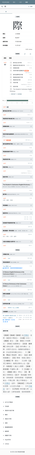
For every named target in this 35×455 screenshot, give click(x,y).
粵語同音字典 (16, 80)
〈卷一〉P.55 (29, 217)
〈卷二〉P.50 (29, 219)
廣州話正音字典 (17, 62)
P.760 (30, 289)
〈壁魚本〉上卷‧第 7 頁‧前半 (25, 315)
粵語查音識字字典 (18, 77)
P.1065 (30, 279)
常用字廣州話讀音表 (18, 70)
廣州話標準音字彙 (18, 74)
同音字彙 (15, 82)
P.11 (31, 245)
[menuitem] (17, 402)
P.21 (31, 307)
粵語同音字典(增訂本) (19, 65)
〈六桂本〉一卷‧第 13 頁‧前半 (25, 317)
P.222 (29, 72)
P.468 (30, 258)
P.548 (30, 299)
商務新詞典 (16, 68)
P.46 (31, 226)
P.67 (31, 234)
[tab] (6, 12)
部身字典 (15, 86)
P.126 (30, 79)
